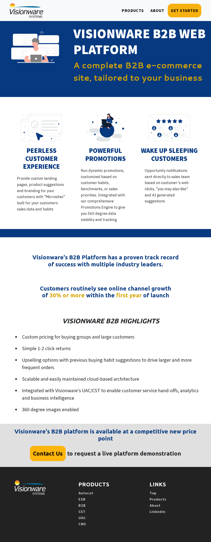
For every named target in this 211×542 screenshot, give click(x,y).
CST (82, 511)
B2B (82, 505)
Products (158, 499)
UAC (82, 517)
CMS (82, 524)
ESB (82, 499)
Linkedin (157, 511)
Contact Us (48, 453)
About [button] (157, 10)
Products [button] (133, 10)
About (155, 505)
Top (153, 493)
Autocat (86, 493)
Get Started (184, 10)
